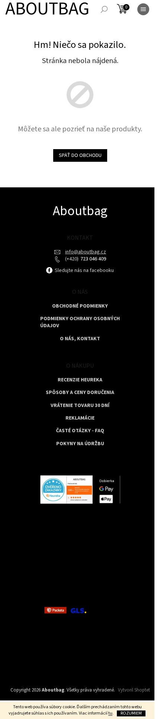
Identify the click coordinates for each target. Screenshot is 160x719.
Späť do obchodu (80, 155)
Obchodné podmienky (80, 306)
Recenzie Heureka (80, 380)
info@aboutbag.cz (85, 252)
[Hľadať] (104, 9)
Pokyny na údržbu (80, 443)
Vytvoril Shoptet (134, 690)
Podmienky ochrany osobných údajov (80, 322)
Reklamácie (80, 418)
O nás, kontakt (80, 338)
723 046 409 (92, 259)
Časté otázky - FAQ (80, 430)
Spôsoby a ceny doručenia (80, 392)
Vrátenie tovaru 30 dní (80, 405)
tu (110, 713)
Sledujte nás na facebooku (84, 270)
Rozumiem (131, 713)
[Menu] (143, 9)
